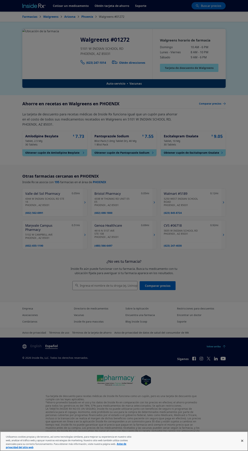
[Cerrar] (242, 441)
